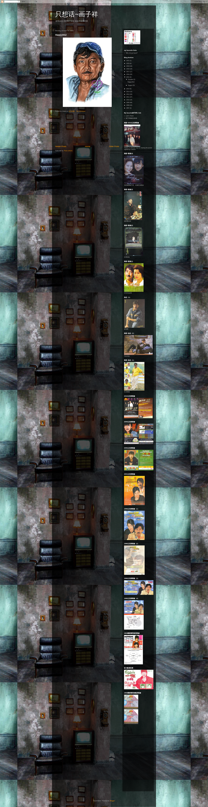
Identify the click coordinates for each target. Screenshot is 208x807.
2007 (128, 108)
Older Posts (114, 146)
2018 (128, 69)
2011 (128, 97)
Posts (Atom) (68, 151)
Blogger (112, 801)
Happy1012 (61, 35)
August (130, 85)
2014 (128, 89)
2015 (128, 77)
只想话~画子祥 (76, 14)
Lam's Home (130, 116)
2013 (128, 91)
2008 (128, 105)
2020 (128, 63)
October (130, 79)
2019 (128, 66)
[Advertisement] (87, 128)
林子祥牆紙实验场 (131, 118)
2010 (128, 100)
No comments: (81, 111)
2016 (128, 74)
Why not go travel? (132, 53)
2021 (128, 60)
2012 (128, 94)
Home (87, 146)
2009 (128, 102)
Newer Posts (60, 146)
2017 (128, 71)
